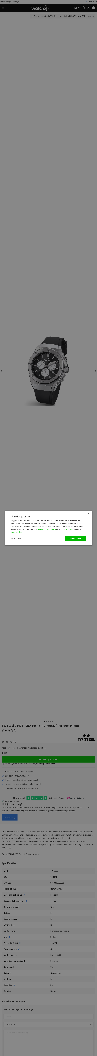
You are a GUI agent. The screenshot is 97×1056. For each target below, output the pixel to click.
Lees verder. (16, 532)
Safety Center (67, 529)
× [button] (88, 513)
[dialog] (48, 528)
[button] (16, 538)
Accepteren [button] (75, 538)
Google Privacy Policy (47, 529)
